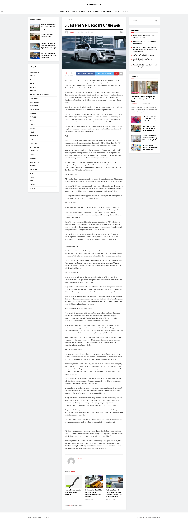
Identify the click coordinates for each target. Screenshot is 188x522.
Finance (33, 117)
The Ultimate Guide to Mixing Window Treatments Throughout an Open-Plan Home (143, 99)
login (70, 505)
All (31, 79)
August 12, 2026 (142, 103)
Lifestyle (117, 11)
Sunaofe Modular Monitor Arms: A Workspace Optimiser (73, 492)
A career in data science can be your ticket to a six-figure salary (48, 27)
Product (33, 158)
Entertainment (106, 11)
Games (32, 124)
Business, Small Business (39, 94)
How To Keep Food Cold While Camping (143, 55)
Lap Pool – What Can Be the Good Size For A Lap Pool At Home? (48, 55)
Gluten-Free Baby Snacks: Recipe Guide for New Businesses (150, 147)
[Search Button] (156, 21)
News (68, 11)
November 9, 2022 (82, 32)
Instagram (34, 136)
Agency (32, 76)
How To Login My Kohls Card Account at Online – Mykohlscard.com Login (49, 46)
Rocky (72, 32)
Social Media (34, 169)
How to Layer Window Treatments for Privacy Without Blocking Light (149, 138)
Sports (125, 11)
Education (34, 106)
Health (74, 11)
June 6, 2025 (89, 499)
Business (82, 11)
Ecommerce (34, 102)
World (32, 188)
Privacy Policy (37, 517)
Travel (32, 184)
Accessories (34, 72)
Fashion (96, 11)
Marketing (34, 151)
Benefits (33, 87)
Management (35, 147)
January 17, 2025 (111, 499)
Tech (89, 11)
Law (31, 139)
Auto (32, 83)
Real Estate (34, 162)
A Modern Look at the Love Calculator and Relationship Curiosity (149, 119)
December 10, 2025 (71, 497)
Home (62, 11)
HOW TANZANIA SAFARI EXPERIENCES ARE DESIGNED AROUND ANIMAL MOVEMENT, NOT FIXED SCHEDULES (145, 49)
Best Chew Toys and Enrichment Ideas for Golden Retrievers (149, 128)
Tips (31, 181)
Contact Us (46, 517)
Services (33, 166)
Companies (34, 98)
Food (32, 121)
